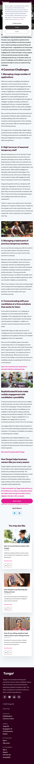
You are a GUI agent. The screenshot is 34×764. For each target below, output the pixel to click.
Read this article (8, 561)
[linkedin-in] (14, 697)
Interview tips (7, 754)
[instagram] (19, 697)
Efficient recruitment (8, 504)
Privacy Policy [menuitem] (6, 708)
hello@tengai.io (7, 716)
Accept (17, 27)
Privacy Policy (20, 19)
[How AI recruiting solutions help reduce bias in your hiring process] (17, 623)
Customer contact (8, 718)
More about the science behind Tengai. (13, 452)
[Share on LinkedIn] (15, 513)
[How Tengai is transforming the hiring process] (17, 580)
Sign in (5, 740)
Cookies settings (17, 23)
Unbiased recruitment (21, 504)
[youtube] (9, 697)
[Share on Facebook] (20, 513)
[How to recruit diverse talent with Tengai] (17, 536)
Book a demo (17, 501)
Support (5, 752)
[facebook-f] (5, 697)
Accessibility (6, 757)
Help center (6, 743)
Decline (17, 31)
